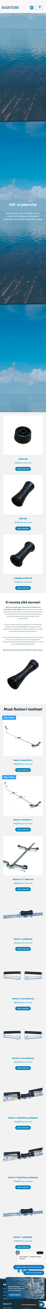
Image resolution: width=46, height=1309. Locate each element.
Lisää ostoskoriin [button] (23, 469)
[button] (31, 7)
